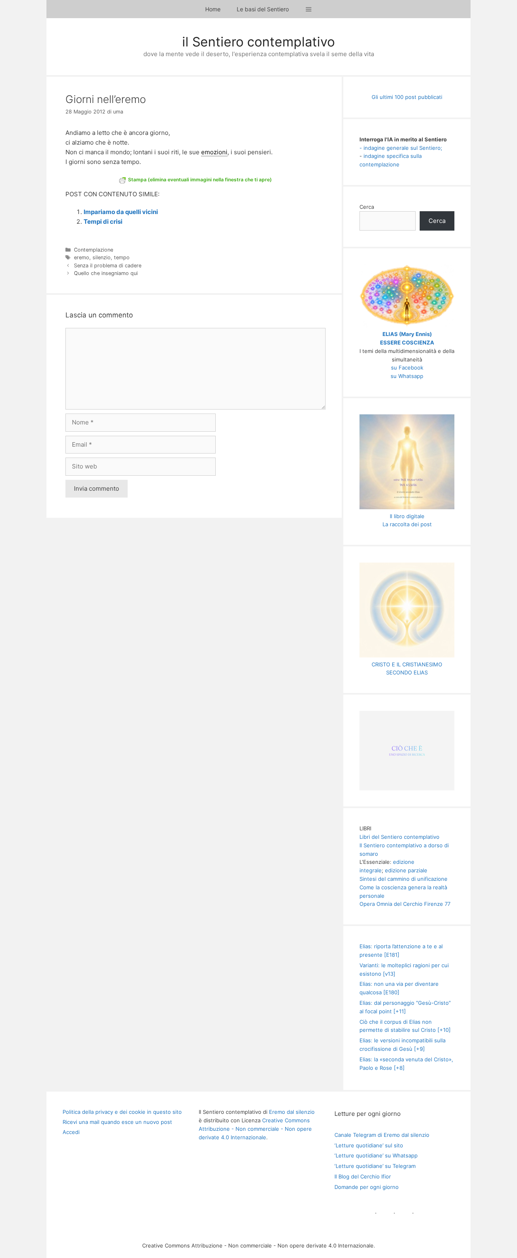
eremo (81, 257)
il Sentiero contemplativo (258, 42)
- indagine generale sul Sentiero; (400, 148)
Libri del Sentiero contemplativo (399, 837)
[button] (308, 9)
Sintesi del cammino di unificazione (403, 879)
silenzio (101, 257)
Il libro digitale (407, 516)
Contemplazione (93, 250)
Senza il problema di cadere (107, 266)
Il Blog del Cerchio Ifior (362, 1176)
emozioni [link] (214, 152)
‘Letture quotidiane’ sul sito (368, 1145)
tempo (122, 257)
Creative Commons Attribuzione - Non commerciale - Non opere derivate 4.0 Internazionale (255, 1128)
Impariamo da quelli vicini (121, 212)
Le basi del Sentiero (263, 9)
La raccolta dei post (407, 524)
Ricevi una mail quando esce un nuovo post (117, 1122)
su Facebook (407, 367)
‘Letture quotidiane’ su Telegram (375, 1166)
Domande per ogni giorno (366, 1187)
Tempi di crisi (103, 221)
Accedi (71, 1132)
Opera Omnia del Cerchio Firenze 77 (404, 904)
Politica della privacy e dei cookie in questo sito (122, 1112)
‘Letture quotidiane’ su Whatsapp (376, 1155)
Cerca (366, 207)
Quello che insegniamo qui (106, 273)
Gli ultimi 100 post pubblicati (407, 97)
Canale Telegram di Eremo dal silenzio (381, 1135)
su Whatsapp (407, 376)
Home (213, 9)
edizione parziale (406, 870)
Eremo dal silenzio (292, 1112)
